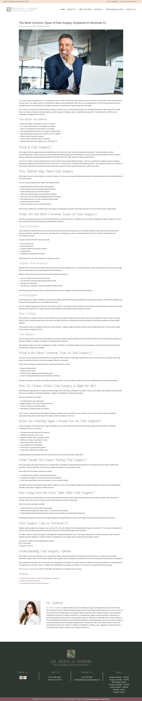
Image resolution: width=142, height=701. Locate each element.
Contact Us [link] (131, 9)
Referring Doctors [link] (115, 9)
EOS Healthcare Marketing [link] (91, 699)
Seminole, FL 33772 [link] (55, 680)
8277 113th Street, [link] (55, 677)
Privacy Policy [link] (105, 699)
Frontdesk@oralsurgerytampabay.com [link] (87, 680)
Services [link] (98, 9)
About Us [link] (71, 9)
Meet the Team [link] (85, 9)
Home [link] (62, 9)
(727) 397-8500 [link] (87, 677)
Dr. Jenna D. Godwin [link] (53, 608)
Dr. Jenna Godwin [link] (26, 26)
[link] (16, 1)
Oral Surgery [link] (46, 26)
